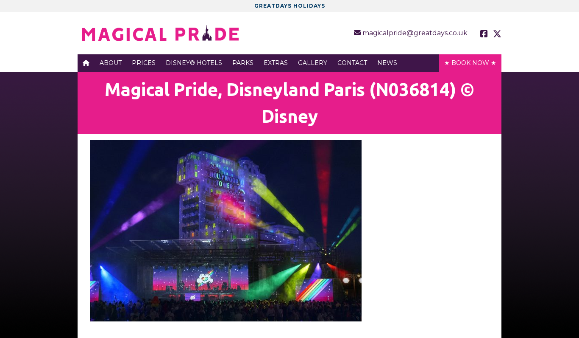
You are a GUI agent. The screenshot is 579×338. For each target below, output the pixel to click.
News (387, 63)
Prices (144, 63)
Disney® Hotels (194, 63)
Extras (276, 63)
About (111, 63)
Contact (352, 63)
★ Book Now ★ (470, 63)
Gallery (312, 63)
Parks (242, 63)
